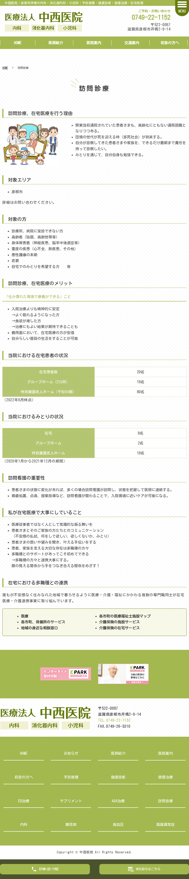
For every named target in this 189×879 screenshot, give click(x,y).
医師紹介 (55, 43)
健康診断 (118, 777)
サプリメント (71, 801)
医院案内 (93, 43)
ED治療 (23, 801)
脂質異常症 (165, 824)
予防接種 (71, 777)
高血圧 (118, 824)
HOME (17, 43)
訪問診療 (165, 801)
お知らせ (71, 753)
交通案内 (131, 43)
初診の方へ (170, 43)
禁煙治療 (165, 777)
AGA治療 (118, 801)
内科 (23, 824)
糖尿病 (71, 824)
